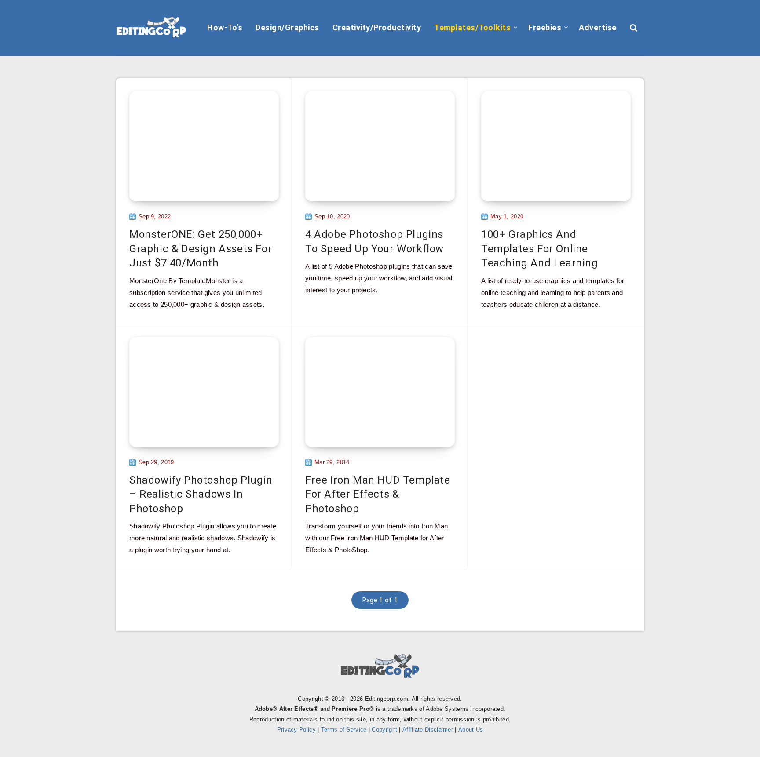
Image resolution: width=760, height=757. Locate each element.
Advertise (598, 27)
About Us (470, 729)
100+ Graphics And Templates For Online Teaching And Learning (539, 248)
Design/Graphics (287, 27)
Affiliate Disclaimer (427, 729)
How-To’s (224, 27)
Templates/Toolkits (472, 27)
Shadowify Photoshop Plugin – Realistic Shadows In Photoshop (201, 494)
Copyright (384, 729)
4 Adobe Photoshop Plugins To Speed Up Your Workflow (374, 241)
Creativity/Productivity (376, 27)
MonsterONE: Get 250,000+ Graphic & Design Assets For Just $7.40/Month (200, 248)
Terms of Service (344, 729)
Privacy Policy (296, 729)
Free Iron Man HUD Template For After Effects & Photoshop (377, 494)
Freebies (544, 27)
